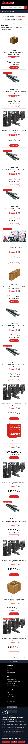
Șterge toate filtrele (20, 16)
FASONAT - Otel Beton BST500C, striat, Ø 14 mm (14, 561)
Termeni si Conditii (11, 679)
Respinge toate (22, 741)
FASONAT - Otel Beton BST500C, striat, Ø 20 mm (14, 483)
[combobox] (4, 7)
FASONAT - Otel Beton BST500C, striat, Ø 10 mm (14, 405)
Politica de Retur (11, 696)
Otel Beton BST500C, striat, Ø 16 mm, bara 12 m (14, 92)
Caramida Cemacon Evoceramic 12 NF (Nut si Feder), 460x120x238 (14, 287)
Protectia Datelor (11, 683)
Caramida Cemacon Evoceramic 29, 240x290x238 (14, 600)
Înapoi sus (15, 661)
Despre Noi (9, 668)
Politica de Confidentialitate (13, 681)
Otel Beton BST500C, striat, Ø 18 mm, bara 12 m (14, 365)
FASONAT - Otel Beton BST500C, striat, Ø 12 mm (14, 639)
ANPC (8, 703)
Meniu (14, 11)
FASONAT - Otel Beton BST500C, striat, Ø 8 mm (14, 131)
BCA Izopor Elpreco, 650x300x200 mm (14, 443)
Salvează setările (6, 741)
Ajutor (8, 692)
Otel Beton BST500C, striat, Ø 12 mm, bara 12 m (14, 326)
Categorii (6, 11)
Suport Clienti (10, 694)
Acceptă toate (14, 741)
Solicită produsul (14, 106)
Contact (8, 670)
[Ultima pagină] (24, 657)
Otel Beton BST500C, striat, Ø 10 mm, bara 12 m (14, 170)
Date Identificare (11, 672)
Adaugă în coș (14, 67)
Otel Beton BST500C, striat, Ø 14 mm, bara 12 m (14, 522)
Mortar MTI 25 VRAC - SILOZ (14, 248)
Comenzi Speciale (11, 701)
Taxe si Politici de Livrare (13, 699)
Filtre (14, 23)
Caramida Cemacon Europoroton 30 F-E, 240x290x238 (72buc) (14, 53)
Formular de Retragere (12, 685)
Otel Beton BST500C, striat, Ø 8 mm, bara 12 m (14, 209)
